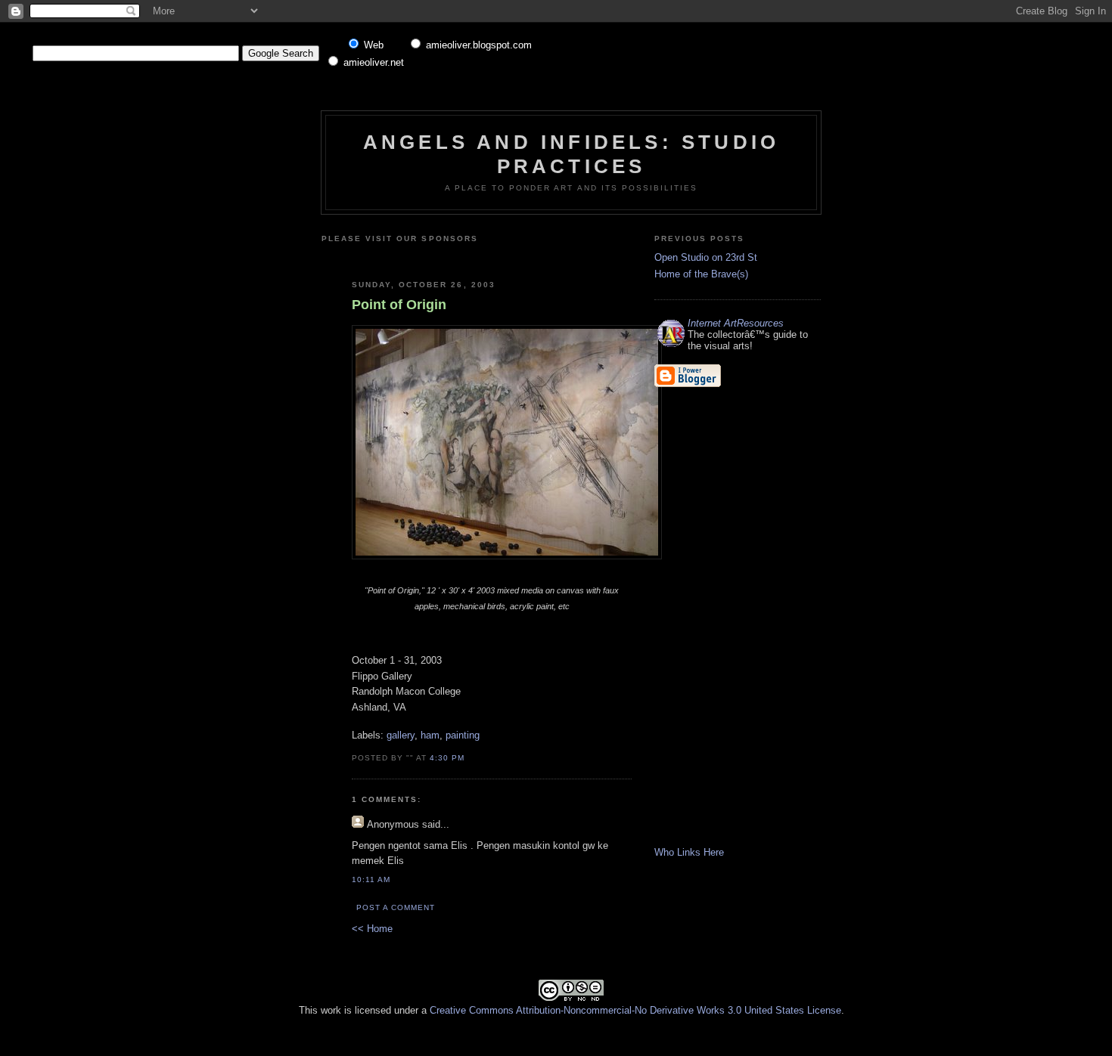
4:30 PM (447, 758)
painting (463, 735)
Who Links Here (689, 852)
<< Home (372, 928)
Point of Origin (399, 304)
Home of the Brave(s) (701, 274)
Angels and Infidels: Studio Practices (571, 154)
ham (430, 735)
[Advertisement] (531, 256)
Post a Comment (395, 907)
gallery (401, 735)
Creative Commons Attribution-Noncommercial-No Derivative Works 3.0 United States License (635, 1010)
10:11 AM (371, 879)
